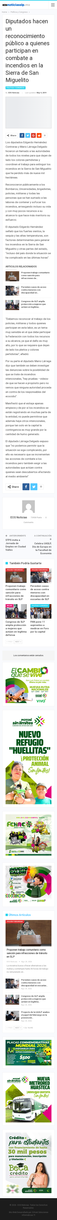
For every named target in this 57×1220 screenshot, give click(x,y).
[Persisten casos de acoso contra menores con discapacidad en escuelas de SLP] (12, 291)
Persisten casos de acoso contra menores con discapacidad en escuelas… (34, 983)
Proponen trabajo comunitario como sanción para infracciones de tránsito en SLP (27, 953)
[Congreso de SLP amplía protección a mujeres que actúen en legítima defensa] (12, 305)
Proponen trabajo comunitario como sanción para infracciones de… (35, 275)
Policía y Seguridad (15, 570)
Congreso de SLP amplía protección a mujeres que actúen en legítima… (33, 304)
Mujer (9, 605)
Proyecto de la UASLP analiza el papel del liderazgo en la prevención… (35, 1015)
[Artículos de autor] (28, 506)
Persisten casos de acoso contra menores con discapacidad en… (33, 290)
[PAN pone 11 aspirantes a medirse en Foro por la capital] (40, 611)
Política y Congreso (15, 88)
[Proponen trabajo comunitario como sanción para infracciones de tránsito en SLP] (12, 276)
